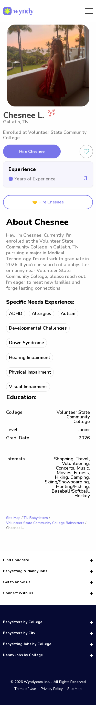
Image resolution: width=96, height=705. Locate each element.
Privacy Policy (52, 688)
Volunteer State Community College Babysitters (45, 522)
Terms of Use (25, 688)
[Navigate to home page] (18, 11)
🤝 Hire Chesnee (48, 202)
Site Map (13, 517)
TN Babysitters (36, 517)
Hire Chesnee (32, 151)
